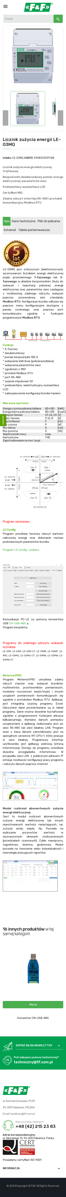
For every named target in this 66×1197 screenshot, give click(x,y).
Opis (7, 221)
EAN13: (28, 157)
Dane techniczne (23, 221)
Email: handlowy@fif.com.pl (19, 1113)
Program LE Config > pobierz (21, 550)
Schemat (10, 230)
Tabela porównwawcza (34, 230)
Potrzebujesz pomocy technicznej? (36, 1057)
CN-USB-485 (19, 623)
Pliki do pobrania (49, 221)
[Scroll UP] (61, 1192)
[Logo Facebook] (27, 1191)
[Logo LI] (39, 1191)
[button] (33, 1004)
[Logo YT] (33, 1191)
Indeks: (7, 157)
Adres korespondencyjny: (19, 1134)
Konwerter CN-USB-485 (33, 1018)
